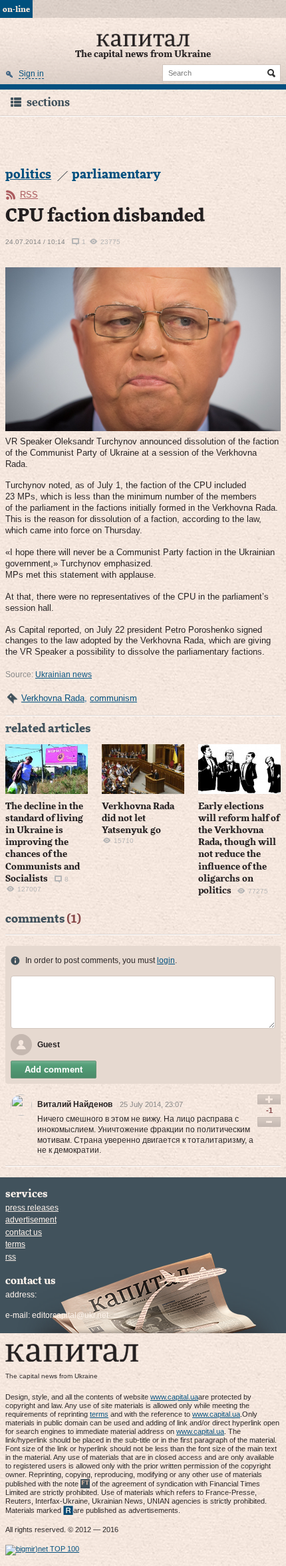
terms (15, 1244)
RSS (29, 195)
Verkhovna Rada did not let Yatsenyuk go (138, 818)
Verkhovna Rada (52, 698)
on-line (16, 9)
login (166, 960)
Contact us (23, 1232)
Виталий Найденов (74, 1104)
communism (113, 698)
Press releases (32, 1207)
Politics (28, 174)
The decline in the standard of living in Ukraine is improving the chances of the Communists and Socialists (44, 842)
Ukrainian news (63, 674)
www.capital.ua (174, 1397)
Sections (48, 102)
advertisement (31, 1219)
